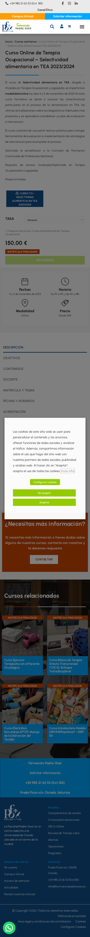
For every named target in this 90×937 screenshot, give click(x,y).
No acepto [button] (44, 493)
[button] (52, 26)
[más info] (68, 471)
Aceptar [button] (44, 502)
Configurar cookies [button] (45, 482)
